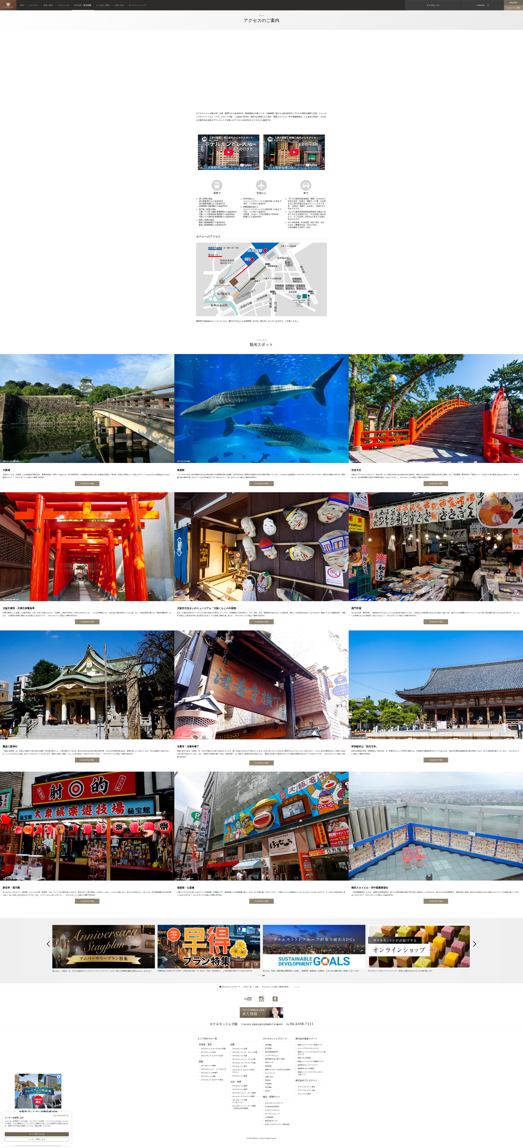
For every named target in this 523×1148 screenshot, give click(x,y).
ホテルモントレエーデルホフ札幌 (213, 1049)
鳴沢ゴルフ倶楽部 (304, 1058)
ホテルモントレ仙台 (208, 1052)
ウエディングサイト (272, 1110)
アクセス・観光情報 (82, 5)
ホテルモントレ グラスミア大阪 (244, 1063)
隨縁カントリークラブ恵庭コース (310, 1045)
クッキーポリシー (271, 1055)
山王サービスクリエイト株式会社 (277, 1124)
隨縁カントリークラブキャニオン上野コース (310, 1073)
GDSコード (269, 1062)
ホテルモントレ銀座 (208, 1066)
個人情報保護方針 (271, 1052)
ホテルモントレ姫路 (239, 1076)
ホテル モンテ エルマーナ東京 (212, 1080)
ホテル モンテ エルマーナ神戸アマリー (243, 1071)
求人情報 (261, 1012)
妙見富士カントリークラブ (307, 1065)
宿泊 (22, 5)
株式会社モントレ (271, 1121)
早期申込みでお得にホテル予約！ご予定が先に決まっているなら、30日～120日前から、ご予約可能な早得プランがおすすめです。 (206, 971)
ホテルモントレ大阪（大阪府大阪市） (276, 987)
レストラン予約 (513, 8)
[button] (58, 1076)
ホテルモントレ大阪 (224, 1024)
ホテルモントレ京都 (239, 1049)
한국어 (267, 1091)
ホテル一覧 (248, 987)
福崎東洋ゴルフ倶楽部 (306, 1068)
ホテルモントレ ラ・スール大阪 (244, 1059)
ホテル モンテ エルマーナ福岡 (243, 1096)
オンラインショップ (137, 5)
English (268, 1080)
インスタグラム (261, 998)
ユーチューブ (248, 998)
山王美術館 (269, 1117)
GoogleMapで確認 (87, 483)
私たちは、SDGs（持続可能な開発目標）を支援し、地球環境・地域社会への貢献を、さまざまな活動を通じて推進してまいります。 (311, 971)
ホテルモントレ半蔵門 (209, 1073)
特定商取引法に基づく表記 (275, 1059)
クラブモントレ (433, 5)
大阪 (257, 987)
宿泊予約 (513, 2)
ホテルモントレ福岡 (239, 1089)
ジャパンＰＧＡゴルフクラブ (308, 1048)
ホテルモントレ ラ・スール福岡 (244, 1093)
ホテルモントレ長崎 (239, 1086)
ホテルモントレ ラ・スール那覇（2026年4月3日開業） (244, 1107)
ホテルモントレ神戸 (239, 1066)
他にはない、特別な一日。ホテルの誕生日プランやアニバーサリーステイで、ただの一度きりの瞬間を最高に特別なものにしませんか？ (102, 971)
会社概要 (268, 1045)
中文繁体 (268, 1084)
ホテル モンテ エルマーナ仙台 (212, 1056)
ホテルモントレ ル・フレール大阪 (244, 1052)
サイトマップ (270, 1073)
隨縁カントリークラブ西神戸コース (311, 1061)
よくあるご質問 (103, 5)
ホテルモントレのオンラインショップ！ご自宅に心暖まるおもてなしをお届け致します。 (401, 971)
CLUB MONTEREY (272, 1107)
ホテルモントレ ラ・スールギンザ (213, 1069)
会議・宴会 (48, 5)
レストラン (33, 5)
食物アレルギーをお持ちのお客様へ (278, 1070)
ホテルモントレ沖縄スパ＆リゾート (239, 1101)
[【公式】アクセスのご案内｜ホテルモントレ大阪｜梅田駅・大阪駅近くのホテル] (8, 5)
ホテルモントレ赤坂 (208, 1076)
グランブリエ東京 (304, 1094)
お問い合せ (119, 5)
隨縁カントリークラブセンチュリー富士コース (312, 1053)
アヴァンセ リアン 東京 (306, 1087)
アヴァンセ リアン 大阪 (306, 1090)
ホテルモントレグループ (231, 987)
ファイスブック (275, 998)
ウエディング (63, 5)
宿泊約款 (268, 1066)
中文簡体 (268, 1087)
